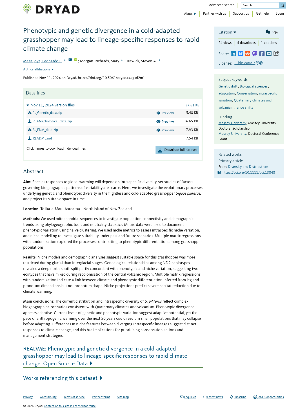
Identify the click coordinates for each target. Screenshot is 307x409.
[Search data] (282, 5)
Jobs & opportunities (271, 397)
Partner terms (101, 397)
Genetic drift (228, 86)
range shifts (244, 108)
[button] (113, 105)
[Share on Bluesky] (240, 54)
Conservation (247, 93)
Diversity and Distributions (248, 167)
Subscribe (240, 397)
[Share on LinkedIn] (233, 54)
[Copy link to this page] (276, 54)
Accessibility (48, 397)
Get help (262, 14)
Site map (123, 397)
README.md (42, 138)
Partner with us (214, 14)
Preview (168, 113)
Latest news (215, 397)
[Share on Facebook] (262, 54)
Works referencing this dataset (60, 378)
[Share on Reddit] (247, 54)
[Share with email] (268, 54)
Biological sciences (254, 86)
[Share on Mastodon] (254, 54)
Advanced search (221, 5)
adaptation (226, 93)
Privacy (28, 397)
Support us (241, 14)
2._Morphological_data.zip (52, 121)
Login (280, 14)
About (188, 14)
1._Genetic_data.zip (47, 113)
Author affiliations (36, 69)
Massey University (232, 123)
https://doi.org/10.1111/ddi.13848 (248, 173)
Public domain (244, 63)
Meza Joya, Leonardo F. (42, 61)
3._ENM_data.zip (45, 130)
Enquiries (190, 397)
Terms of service (74, 397)
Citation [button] (225, 32)
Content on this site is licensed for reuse (70, 406)
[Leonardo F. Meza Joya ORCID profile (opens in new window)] (75, 60)
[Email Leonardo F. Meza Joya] (70, 60)
